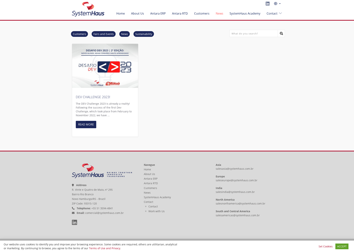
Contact (272, 13)
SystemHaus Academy (245, 13)
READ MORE (86, 124)
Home (120, 13)
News (219, 13)
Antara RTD (180, 13)
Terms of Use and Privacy (104, 248)
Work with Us (156, 211)
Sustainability (143, 34)
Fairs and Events (103, 34)
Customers (201, 13)
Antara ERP (158, 13)
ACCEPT (342, 246)
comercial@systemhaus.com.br (104, 213)
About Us (137, 13)
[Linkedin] (268, 3)
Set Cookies (326, 246)
